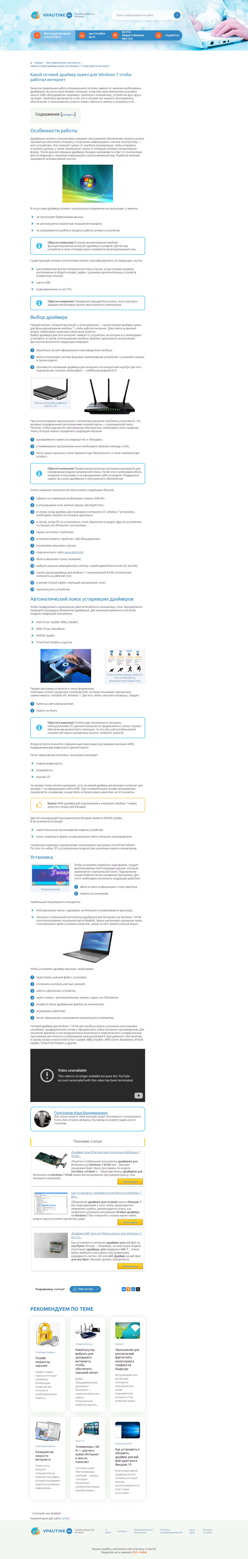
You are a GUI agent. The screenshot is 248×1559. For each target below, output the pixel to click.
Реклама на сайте (207, 1531)
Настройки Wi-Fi (97, 35)
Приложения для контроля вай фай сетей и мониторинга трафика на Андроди (127, 1359)
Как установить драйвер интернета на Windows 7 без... (106, 1194)
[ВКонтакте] (124, 1289)
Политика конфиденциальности (171, 1531)
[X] (138, 1289)
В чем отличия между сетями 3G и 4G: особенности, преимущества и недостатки (125, 677)
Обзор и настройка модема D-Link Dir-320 (50, 404)
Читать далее (130, 1181)
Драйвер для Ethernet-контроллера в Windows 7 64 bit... (105, 1154)
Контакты (122, 1531)
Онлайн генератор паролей (42, 1361)
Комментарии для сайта (49, 1518)
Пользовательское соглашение (143, 1531)
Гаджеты (172, 35)
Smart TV (79, 1441)
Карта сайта (192, 1531)
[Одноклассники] (129, 1289)
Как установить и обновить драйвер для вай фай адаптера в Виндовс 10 (127, 1457)
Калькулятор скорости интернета (44, 1455)
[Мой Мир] (133, 1289)
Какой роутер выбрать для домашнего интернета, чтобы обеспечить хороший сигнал (86, 1361)
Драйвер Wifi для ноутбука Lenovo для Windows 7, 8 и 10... (106, 1235)
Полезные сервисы (45, 1352)
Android (119, 1344)
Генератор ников (50, 889)
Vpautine (57, 15)
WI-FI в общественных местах (133, 35)
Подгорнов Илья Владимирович (81, 1113)
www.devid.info (73, 552)
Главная (38, 62)
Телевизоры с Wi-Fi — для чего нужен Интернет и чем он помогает (87, 1454)
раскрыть (68, 114)
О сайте (108, 1531)
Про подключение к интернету (57, 35)
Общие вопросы (83, 1344)
